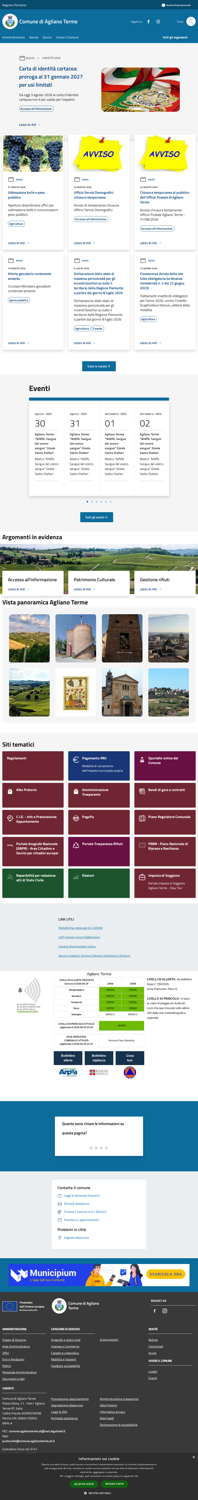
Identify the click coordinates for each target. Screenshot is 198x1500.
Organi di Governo (14, 1340)
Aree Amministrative (16, 1346)
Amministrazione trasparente (119, 1399)
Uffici (5, 1353)
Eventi (152, 1378)
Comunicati (155, 1346)
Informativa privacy (112, 1411)
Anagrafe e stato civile (65, 1340)
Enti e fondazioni (13, 1359)
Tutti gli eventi (94, 517)
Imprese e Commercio (65, 1346)
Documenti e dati (13, 1378)
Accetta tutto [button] (84, 1484)
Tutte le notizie (97, 366)
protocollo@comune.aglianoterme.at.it (28, 1441)
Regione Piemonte (14, 5)
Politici (6, 1366)
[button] (99, 1493)
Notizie (153, 1340)
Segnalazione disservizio (67, 1405)
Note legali (107, 1418)
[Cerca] (191, 21)
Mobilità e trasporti (63, 1359)
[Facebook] (147, 21)
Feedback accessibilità (65, 1366)
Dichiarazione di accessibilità (118, 1424)
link (136, 1476)
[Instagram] (156, 21)
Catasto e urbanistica (65, 1353)
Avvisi (30, 58)
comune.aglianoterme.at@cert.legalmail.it (37, 1431)
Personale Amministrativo (19, 1372)
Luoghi (152, 1371)
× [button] (193, 1457)
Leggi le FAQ (59, 1411)
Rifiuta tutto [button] (114, 1484)
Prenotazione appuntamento (70, 1399)
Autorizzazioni (109, 1339)
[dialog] (99, 1476)
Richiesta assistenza (64, 1418)
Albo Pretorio (108, 1405)
